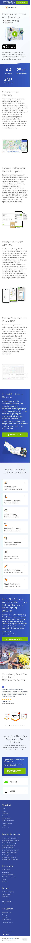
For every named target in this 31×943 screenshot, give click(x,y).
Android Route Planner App (10, 859)
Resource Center (7, 899)
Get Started (5, 828)
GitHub (4, 879)
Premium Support (7, 823)
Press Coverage (6, 901)
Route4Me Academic (8, 821)
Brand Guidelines (7, 894)
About (4, 811)
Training (4, 915)
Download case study (14, 639)
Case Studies (5, 917)
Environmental (6, 818)
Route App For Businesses (9, 852)
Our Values (5, 816)
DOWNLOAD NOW (16, 435)
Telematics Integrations (9, 877)
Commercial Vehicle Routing (10, 850)
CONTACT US (22, 2)
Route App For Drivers (8, 855)
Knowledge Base (7, 912)
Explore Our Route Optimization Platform (15, 471)
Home (3, 808)
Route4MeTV (5, 896)
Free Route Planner (7, 922)
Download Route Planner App (14, 771)
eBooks (4, 904)
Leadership (5, 813)
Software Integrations (8, 874)
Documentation (6, 872)
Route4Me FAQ (6, 920)
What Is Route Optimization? (10, 838)
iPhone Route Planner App (9, 857)
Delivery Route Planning (9, 843)
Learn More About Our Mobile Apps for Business (15, 739)
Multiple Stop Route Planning (10, 840)
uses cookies (11, 938)
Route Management (7, 847)
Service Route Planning (8, 845)
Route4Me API (6, 870)
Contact (4, 825)
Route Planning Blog (8, 892)
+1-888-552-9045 (8, 3)
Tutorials (4, 882)
